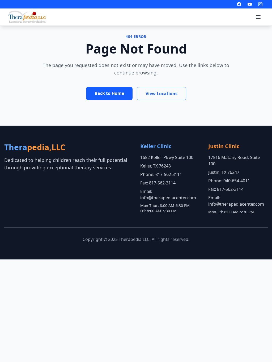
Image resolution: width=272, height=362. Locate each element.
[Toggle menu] (258, 17)
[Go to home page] (27, 17)
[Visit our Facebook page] (239, 4)
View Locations (161, 93)
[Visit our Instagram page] (260, 4)
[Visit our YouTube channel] (249, 4)
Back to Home (109, 93)
